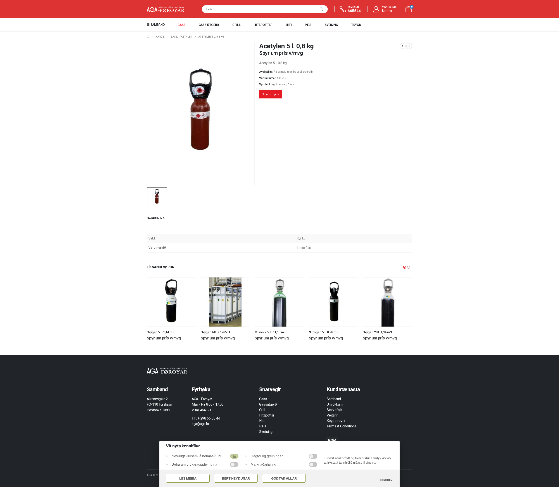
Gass (181, 25)
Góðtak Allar (284, 478)
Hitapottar (263, 25)
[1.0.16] (386, 480)
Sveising (331, 25)
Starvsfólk (334, 410)
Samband (334, 399)
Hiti (289, 25)
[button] (405, 267)
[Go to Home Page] (148, 37)
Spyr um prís (270, 94)
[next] (409, 46)
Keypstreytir (336, 421)
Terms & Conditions (342, 426)
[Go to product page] (171, 302)
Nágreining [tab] (156, 218)
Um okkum (335, 404)
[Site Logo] (165, 9)
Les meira (188, 478)
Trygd (356, 25)
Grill (236, 25)
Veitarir (332, 415)
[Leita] (321, 9)
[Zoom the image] (167, 370)
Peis (308, 25)
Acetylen (281, 84)
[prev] (403, 46)
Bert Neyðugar (236, 478)
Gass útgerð (209, 25)
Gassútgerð (268, 404)
